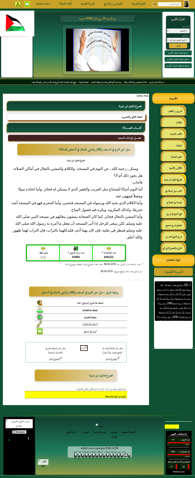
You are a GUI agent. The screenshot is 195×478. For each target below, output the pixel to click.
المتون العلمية (176, 156)
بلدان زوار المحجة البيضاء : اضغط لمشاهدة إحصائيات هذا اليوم (99, 451)
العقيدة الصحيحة (128, 432)
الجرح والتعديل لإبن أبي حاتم (174, 249)
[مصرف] (100, 426)
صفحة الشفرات (90, 317)
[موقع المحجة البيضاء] (98, 50)
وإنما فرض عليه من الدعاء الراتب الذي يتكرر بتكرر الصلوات (101, 389)
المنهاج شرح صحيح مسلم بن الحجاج (175, 226)
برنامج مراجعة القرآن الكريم (178, 59)
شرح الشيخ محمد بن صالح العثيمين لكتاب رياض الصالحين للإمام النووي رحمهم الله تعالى (175, 237)
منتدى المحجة (43, 3)
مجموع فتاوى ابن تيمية (173, 179)
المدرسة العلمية (88, 3)
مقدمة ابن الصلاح (174, 202)
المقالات (179, 122)
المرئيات (179, 145)
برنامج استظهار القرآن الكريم (178, 66)
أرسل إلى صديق (90, 331)
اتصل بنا (85, 432)
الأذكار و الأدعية (175, 168)
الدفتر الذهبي (71, 432)
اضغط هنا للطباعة (90, 310)
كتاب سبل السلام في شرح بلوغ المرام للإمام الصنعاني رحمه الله (175, 192)
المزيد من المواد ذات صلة (115, 396)
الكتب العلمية (176, 134)
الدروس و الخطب (175, 111)
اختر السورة (186, 26)
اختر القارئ (186, 35)
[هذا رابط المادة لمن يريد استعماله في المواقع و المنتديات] (39, 324)
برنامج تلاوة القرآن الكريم (178, 53)
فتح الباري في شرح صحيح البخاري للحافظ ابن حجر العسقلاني (173, 215)
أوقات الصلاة (65, 3)
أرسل (178, 46)
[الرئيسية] (186, 4)
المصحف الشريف (114, 434)
